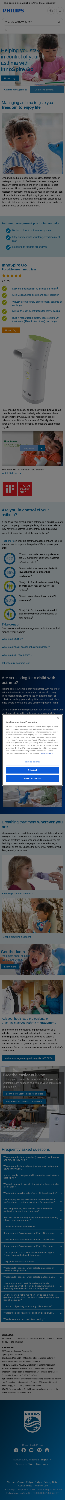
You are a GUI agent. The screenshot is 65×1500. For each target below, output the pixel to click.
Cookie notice (47, 753)
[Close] (58, 718)
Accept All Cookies (32, 778)
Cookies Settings (32, 762)
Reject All (32, 770)
